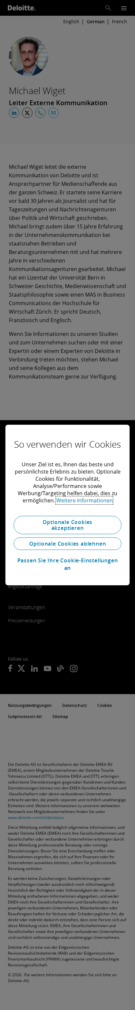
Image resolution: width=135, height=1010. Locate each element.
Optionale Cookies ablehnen (67, 543)
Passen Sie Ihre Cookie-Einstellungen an (67, 564)
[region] (67, 505)
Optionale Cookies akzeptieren (68, 525)
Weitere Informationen (84, 500)
